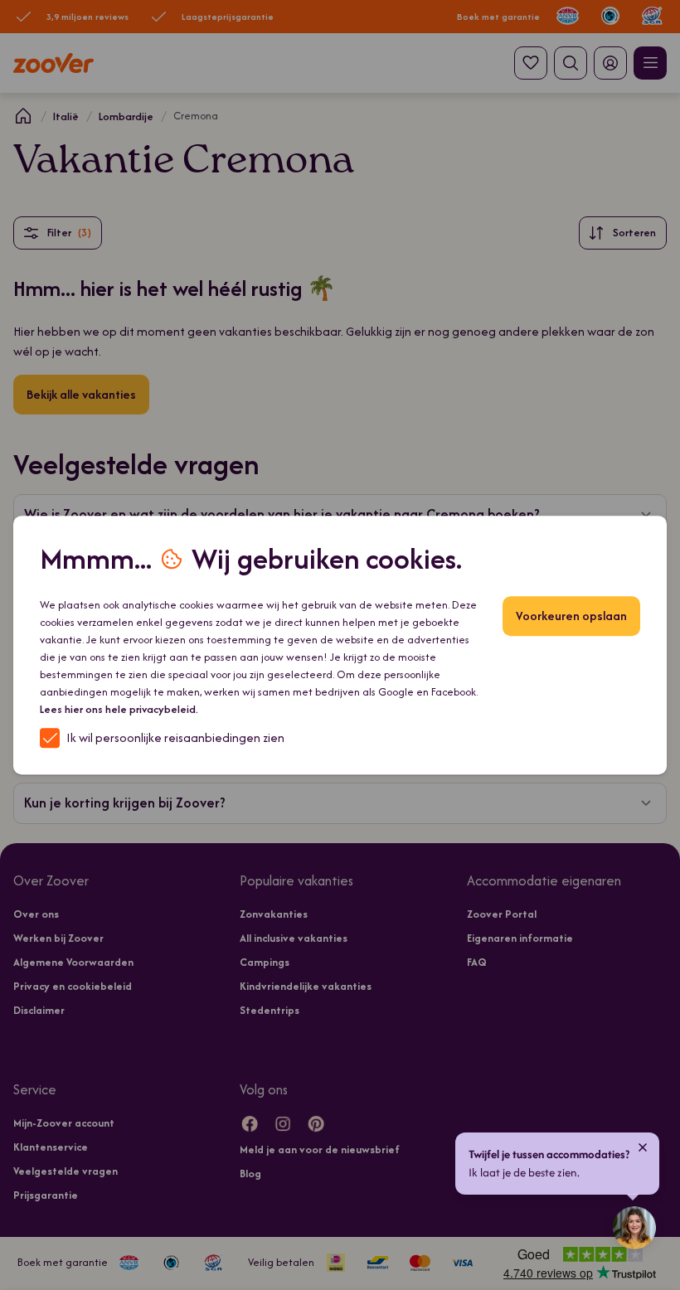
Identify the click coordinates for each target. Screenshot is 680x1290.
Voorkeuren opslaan (571, 615)
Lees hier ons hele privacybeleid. (119, 709)
